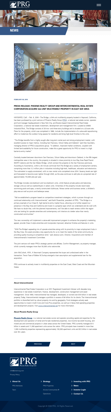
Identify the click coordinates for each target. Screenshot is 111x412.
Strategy (46, 382)
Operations (47, 394)
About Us (16, 382)
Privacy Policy (15, 375)
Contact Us (78, 394)
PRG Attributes (17, 386)
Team (14, 390)
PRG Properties (48, 386)
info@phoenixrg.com (17, 371)
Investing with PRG (82, 382)
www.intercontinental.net (48, 306)
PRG (64, 120)
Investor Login (80, 390)
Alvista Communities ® (51, 390)
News (76, 386)
